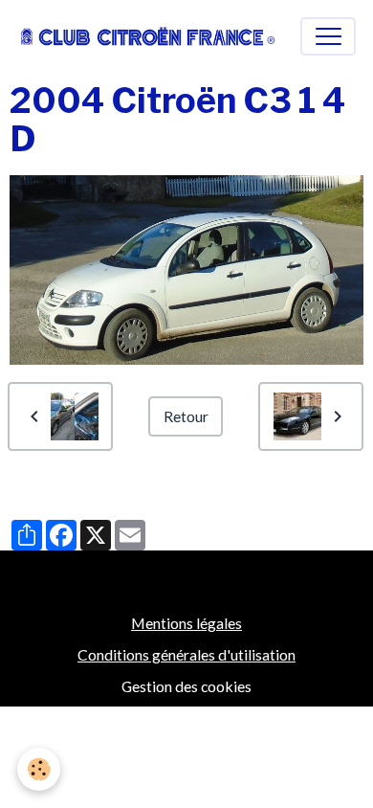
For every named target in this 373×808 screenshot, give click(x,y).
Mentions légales (186, 623)
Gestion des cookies (186, 686)
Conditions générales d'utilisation (186, 654)
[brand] (148, 36)
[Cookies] (38, 769)
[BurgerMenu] (328, 36)
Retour (186, 416)
